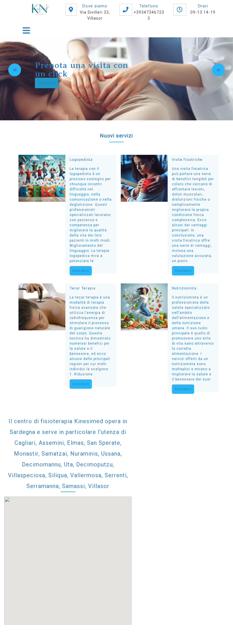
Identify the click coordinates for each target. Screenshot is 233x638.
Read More (80, 271)
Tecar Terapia (82, 288)
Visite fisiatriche (187, 159)
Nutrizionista (184, 288)
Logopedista (81, 159)
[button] (14, 69)
